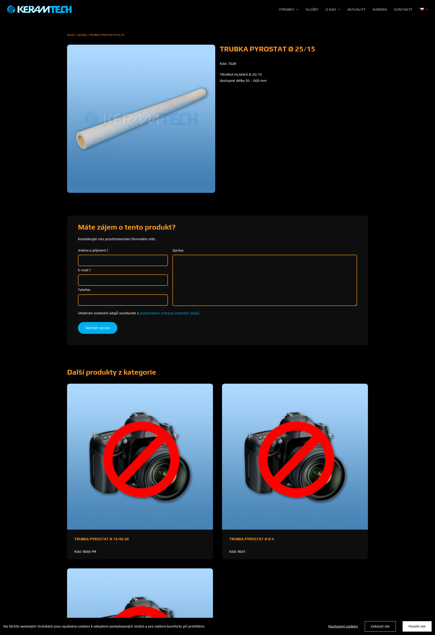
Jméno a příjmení (93, 250)
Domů (71, 34)
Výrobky (82, 34)
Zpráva (178, 250)
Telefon (84, 290)
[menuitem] (424, 9)
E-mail (84, 270)
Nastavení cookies (343, 626)
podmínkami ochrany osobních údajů (169, 313)
